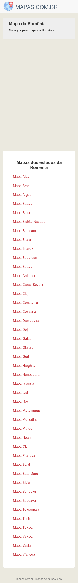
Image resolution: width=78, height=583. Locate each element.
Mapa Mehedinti (25, 419)
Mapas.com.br (36, 7)
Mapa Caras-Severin (28, 284)
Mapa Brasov (23, 248)
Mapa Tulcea (23, 527)
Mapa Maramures (26, 410)
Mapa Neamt (22, 437)
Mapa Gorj (21, 356)
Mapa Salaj (21, 464)
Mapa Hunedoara (26, 374)
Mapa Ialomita (23, 383)
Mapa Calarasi (24, 275)
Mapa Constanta (25, 302)
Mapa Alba (21, 176)
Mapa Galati (22, 338)
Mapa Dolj (20, 329)
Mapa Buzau (22, 266)
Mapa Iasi (20, 392)
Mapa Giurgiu (23, 347)
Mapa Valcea (23, 536)
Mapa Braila (22, 239)
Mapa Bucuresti (25, 257)
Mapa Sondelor (24, 491)
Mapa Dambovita (26, 320)
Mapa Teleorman (26, 509)
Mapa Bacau (22, 203)
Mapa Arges (22, 194)
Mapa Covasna (24, 311)
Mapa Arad (21, 185)
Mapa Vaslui (22, 545)
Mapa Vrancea (24, 554)
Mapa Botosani (24, 230)
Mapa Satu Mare (25, 473)
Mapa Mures (22, 428)
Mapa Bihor (21, 212)
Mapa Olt (20, 446)
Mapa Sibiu (21, 482)
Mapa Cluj (20, 293)
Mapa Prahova (24, 455)
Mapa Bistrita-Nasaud (29, 221)
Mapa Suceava (24, 500)
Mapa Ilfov (21, 401)
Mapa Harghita (24, 365)
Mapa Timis (22, 518)
